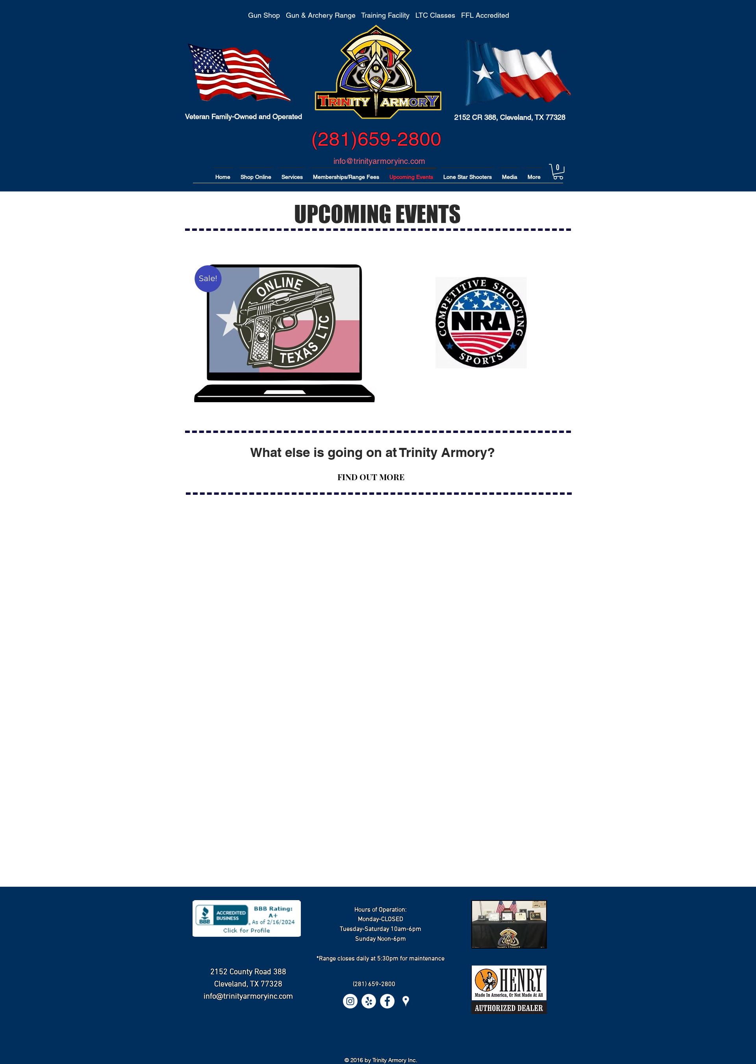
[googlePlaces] (405, 1001)
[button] (558, 171)
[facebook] (387, 1001)
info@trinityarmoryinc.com (379, 161)
